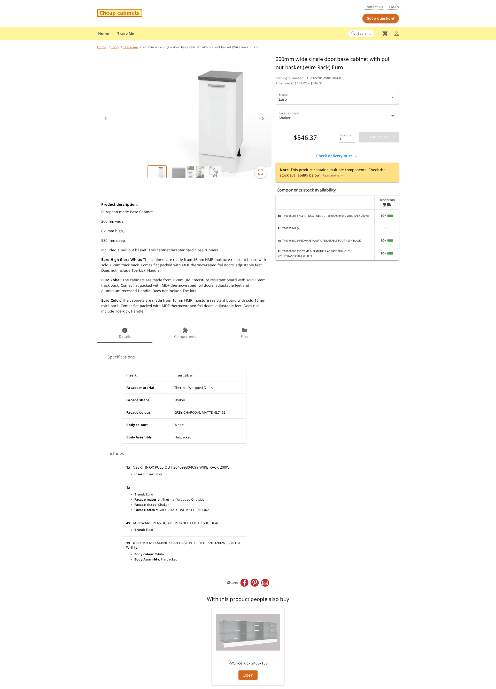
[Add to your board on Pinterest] (255, 583)
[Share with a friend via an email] (265, 583)
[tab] (124, 333)
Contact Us (374, 6)
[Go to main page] (146, 13)
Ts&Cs (393, 6)
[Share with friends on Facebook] (244, 583)
